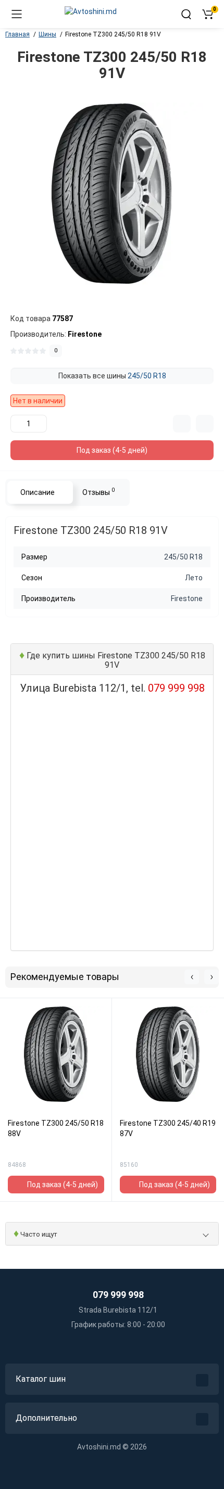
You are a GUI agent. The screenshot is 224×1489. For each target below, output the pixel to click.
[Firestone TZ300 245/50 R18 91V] (112, 194)
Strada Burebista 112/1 (117, 1310)
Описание (37, 492)
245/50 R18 (147, 376)
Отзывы (98, 491)
